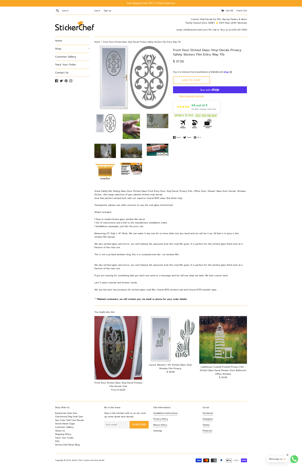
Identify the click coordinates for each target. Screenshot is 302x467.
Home (58, 41)
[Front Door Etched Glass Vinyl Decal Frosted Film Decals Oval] (118, 348)
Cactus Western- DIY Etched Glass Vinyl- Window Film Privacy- (170, 366)
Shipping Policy (63, 434)
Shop (72, 49)
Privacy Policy (160, 419)
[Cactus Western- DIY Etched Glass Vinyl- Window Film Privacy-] (170, 339)
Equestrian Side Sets (66, 413)
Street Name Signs (65, 423)
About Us (60, 430)
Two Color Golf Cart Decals (69, 420)
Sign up (107, 10)
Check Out (241, 10)
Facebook (208, 413)
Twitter (206, 425)
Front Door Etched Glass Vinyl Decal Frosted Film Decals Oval (118, 384)
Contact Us (61, 73)
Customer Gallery (65, 57)
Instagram (208, 419)
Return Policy (160, 425)
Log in (97, 10)
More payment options (191, 96)
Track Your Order (65, 65)
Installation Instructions (165, 413)
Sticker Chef (77, 460)
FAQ (57, 441)
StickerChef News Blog (67, 444)
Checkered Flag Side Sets (69, 416)
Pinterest (207, 430)
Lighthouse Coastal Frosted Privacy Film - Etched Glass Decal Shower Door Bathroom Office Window (223, 370)
